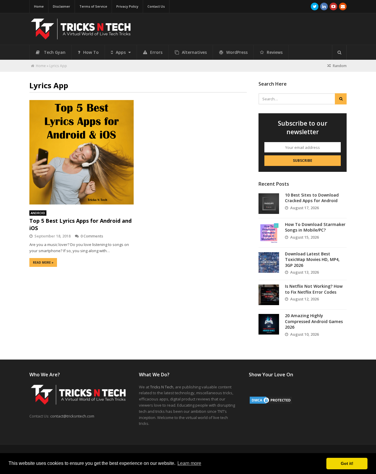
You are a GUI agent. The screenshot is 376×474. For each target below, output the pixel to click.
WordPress (237, 52)
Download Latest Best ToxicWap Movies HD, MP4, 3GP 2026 (312, 259)
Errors (156, 52)
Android (38, 213)
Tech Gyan (55, 52)
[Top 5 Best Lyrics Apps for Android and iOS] (81, 152)
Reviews (275, 52)
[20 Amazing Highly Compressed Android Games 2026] (268, 324)
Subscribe (302, 160)
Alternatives (194, 52)
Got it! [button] (347, 463)
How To (91, 52)
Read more (43, 262)
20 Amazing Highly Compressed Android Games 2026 (314, 321)
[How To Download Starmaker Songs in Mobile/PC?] (268, 233)
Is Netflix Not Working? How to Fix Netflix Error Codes (314, 289)
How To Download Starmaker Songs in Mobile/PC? (315, 227)
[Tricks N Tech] (80, 37)
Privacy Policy (127, 6)
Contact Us (156, 6)
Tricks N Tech (161, 387)
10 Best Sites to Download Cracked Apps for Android (312, 198)
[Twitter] (314, 6)
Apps (121, 52)
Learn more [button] (189, 463)
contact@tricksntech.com (72, 416)
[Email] (343, 6)
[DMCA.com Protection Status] (271, 403)
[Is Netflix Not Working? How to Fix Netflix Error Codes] (268, 295)
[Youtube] (333, 6)
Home (39, 6)
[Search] (339, 52)
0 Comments (91, 236)
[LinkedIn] (324, 6)
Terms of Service (93, 6)
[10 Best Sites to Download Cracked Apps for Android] (268, 203)
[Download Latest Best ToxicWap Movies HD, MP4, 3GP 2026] (268, 262)
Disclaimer (61, 6)
